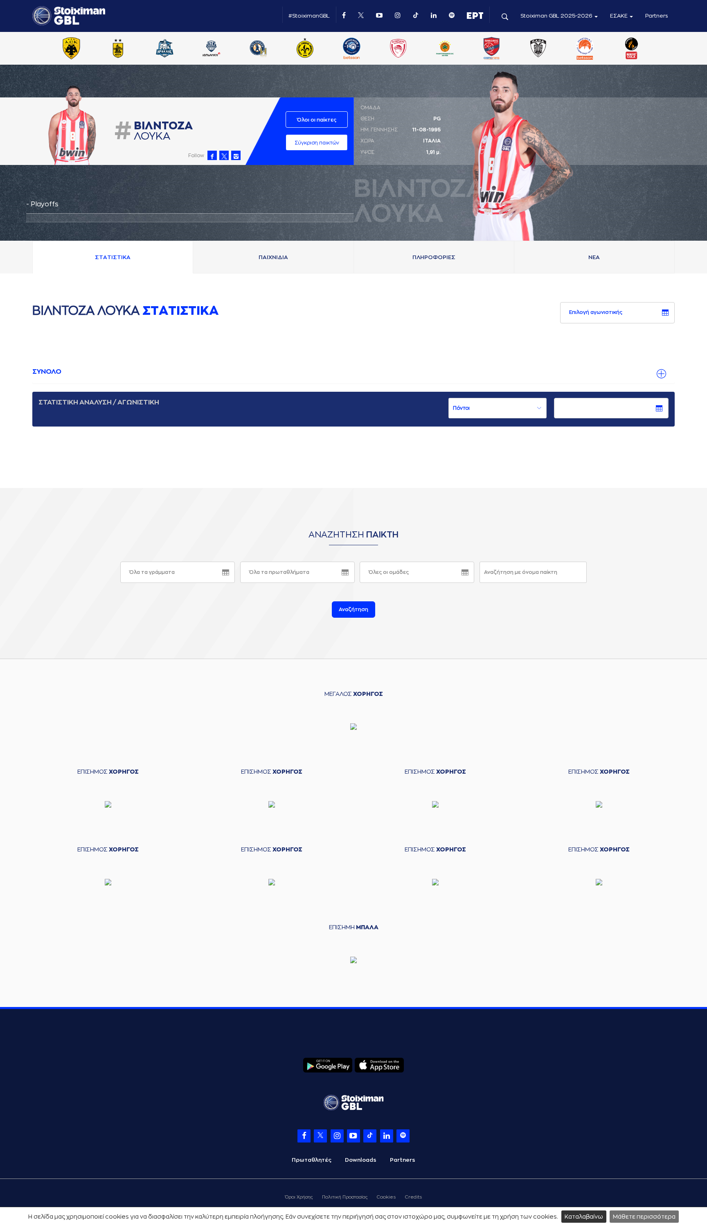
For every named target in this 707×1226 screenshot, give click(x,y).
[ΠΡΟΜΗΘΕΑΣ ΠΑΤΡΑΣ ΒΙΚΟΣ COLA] (632, 49)
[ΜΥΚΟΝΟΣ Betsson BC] (351, 49)
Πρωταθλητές (311, 1160)
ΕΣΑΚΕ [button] (619, 15)
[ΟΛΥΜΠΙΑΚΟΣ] (398, 49)
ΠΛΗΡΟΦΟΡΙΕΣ (433, 257)
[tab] (353, 372)
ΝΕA (594, 257)
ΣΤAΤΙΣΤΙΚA (113, 257)
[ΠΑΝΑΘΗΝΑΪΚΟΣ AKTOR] (445, 49)
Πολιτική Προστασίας (344, 1197)
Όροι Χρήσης (299, 1197)
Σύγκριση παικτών (317, 142)
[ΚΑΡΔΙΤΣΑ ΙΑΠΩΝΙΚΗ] (212, 49)
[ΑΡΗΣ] (118, 49)
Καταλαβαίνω (584, 1216)
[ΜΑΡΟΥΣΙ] (305, 49)
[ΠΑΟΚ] (538, 49)
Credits (413, 1197)
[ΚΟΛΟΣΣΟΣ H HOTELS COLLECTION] (258, 49)
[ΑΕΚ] (71, 49)
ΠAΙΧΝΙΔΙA (273, 257)
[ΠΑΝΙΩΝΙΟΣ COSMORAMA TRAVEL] (491, 49)
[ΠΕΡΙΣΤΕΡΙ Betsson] (585, 49)
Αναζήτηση (353, 609)
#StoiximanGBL (309, 15)
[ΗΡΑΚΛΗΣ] (165, 49)
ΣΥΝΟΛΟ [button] (46, 371)
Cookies (386, 1197)
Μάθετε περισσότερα (644, 1216)
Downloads (360, 1160)
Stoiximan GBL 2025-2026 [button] (557, 15)
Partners (656, 15)
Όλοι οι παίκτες (316, 119)
